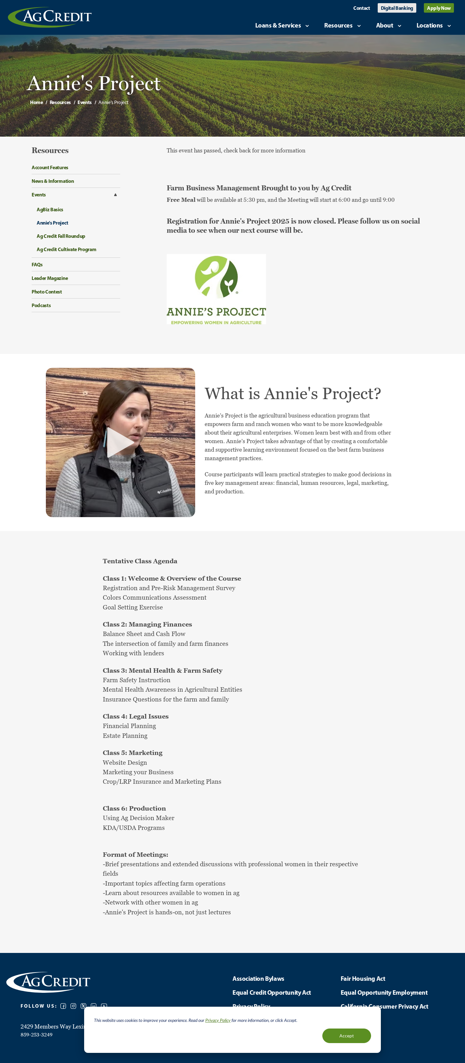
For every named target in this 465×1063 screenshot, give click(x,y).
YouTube (104, 1006)
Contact (361, 7)
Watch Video (120, 442)
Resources (338, 25)
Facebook (63, 1006)
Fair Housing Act (363, 978)
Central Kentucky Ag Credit (50, 17)
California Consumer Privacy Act (384, 1006)
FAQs (37, 264)
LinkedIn (93, 1006)
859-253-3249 (37, 1034)
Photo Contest (47, 291)
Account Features (50, 167)
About (384, 25)
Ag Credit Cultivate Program (66, 249)
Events (85, 102)
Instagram (73, 1006)
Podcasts (41, 305)
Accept (346, 1035)
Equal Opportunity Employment (384, 992)
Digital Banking (397, 8)
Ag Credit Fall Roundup (61, 236)
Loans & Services (278, 25)
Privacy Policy (218, 1020)
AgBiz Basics (50, 209)
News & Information (53, 181)
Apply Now (439, 8)
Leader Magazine (50, 278)
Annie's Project (52, 222)
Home (36, 102)
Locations (430, 25)
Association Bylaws (258, 978)
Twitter (83, 1006)
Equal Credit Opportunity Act (271, 992)
